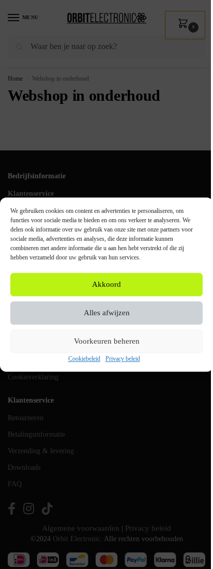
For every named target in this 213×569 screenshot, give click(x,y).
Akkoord (106, 285)
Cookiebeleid (84, 358)
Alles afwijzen (107, 313)
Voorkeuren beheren (107, 341)
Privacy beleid (122, 358)
